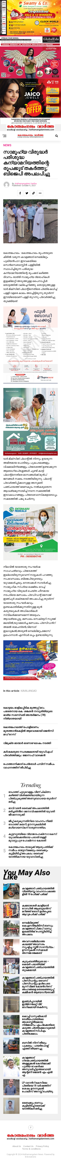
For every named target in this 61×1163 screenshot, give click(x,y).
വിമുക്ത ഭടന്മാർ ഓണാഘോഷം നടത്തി (27, 743)
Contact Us (28, 1146)
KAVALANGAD (29, 691)
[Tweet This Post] (27, 193)
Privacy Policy (42, 1146)
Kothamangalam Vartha (26, 183)
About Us (16, 1146)
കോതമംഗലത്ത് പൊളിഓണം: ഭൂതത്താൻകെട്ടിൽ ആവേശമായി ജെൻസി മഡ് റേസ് (28, 731)
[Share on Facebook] (20, 193)
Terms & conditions (31, 1149)
